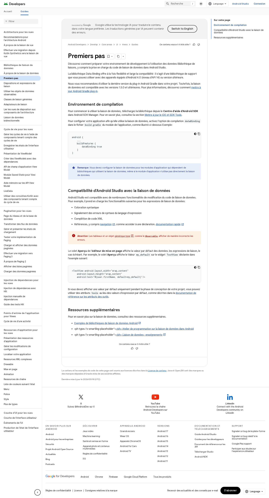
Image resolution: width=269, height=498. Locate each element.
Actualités (51, 454)
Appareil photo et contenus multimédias (96, 447)
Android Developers (77, 44)
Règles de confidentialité (95, 453)
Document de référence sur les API (210, 445)
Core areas (107, 44)
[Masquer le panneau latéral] (37, 492)
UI (117, 44)
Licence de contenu (157, 370)
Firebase (113, 476)
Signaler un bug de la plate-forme (248, 431)
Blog (48, 459)
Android (50, 434)
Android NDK (201, 456)
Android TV (125, 451)
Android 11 (162, 461)
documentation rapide (168, 224)
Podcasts (50, 464)
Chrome (99, 476)
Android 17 (162, 431)
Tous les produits (162, 476)
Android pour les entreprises (59, 439)
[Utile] (194, 44)
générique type (122, 236)
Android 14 (162, 446)
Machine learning (91, 436)
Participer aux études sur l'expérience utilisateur (244, 450)
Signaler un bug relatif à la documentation (244, 437)
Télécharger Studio (204, 451)
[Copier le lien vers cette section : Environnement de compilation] (126, 105)
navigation (106, 224)
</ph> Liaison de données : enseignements (139, 334)
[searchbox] (21, 21)
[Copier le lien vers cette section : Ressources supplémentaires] (123, 310)
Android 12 (162, 456)
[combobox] (180, 4)
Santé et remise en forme (95, 441)
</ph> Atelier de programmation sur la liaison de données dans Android (155, 328)
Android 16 (162, 436)
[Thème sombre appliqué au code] (195, 134)
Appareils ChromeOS (130, 441)
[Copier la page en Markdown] (118, 56)
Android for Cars (128, 446)
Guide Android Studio (205, 434)
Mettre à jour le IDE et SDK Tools (163, 115)
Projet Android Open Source (59, 449)
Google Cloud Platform (135, 476)
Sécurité (50, 444)
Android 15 (162, 441)
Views (124, 44)
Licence (78, 490)
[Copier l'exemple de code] (199, 134)
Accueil (8, 11)
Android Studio (240, 3)
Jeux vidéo (88, 431)
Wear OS (124, 436)
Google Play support (242, 443)
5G (84, 458)
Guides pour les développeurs (209, 439)
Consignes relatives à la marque (101, 490)
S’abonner (230, 490)
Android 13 (162, 451)
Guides (25, 11)
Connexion (259, 3)
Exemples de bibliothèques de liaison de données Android (106, 323)
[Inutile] (198, 44)
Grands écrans (127, 431)
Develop (94, 44)
